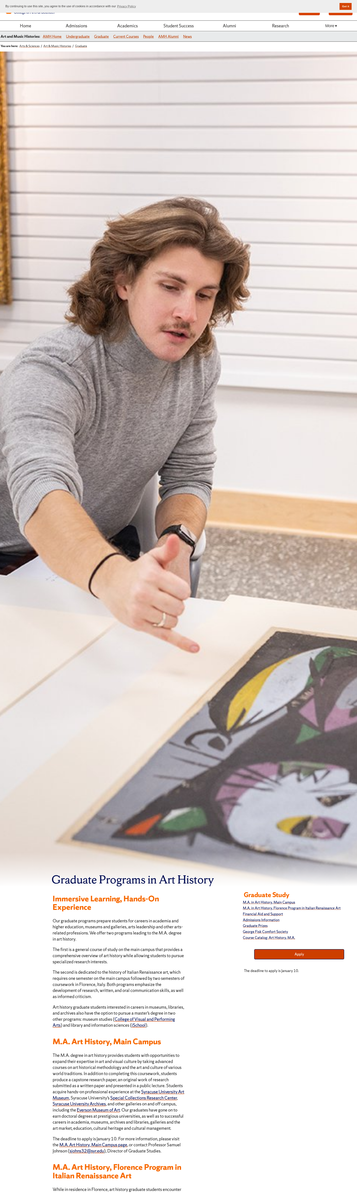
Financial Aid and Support (263, 914)
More (329, 25)
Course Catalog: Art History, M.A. (269, 937)
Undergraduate (78, 36)
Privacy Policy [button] (126, 6)
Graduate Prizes (255, 925)
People (148, 36)
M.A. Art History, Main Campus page (93, 1145)
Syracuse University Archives (79, 1104)
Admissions (76, 26)
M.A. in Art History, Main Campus (269, 902)
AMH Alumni (168, 36)
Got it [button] (345, 6)
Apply (299, 954)
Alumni (229, 26)
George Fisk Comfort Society (265, 931)
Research (280, 26)
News (187, 36)
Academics (127, 26)
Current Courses (126, 36)
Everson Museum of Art (98, 1110)
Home (25, 26)
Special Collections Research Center (143, 1098)
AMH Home (52, 36)
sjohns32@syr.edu (87, 1151)
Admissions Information (261, 920)
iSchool (139, 1025)
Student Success (178, 26)
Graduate (101, 36)
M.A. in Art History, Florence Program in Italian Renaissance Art (292, 908)
